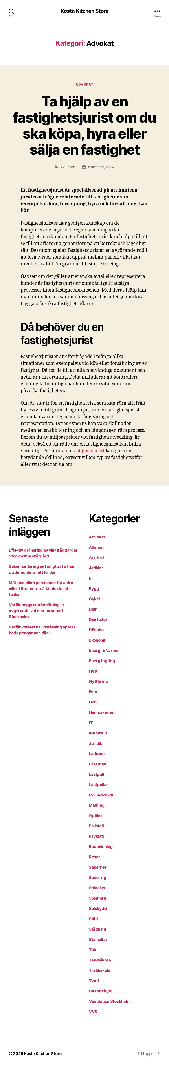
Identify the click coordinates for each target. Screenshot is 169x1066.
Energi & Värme (103, 650)
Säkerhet (97, 867)
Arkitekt (96, 557)
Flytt (93, 671)
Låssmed (97, 764)
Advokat (84, 85)
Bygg (94, 588)
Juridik (95, 743)
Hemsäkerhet (102, 712)
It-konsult (98, 733)
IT (91, 722)
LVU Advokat (101, 795)
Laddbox (97, 753)
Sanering (97, 877)
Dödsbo (96, 630)
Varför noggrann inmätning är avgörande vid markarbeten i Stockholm (36, 610)
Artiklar (96, 568)
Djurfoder (98, 619)
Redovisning (101, 846)
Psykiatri (97, 836)
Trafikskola (99, 970)
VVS (93, 1011)
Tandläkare (100, 960)
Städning (97, 929)
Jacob (70, 167)
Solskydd (98, 908)
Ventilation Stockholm (109, 1001)
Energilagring (102, 660)
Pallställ (96, 826)
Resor (94, 857)
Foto (93, 691)
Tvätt (94, 980)
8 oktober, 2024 (101, 167)
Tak (92, 949)
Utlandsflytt (100, 991)
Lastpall (96, 774)
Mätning (97, 805)
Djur (93, 609)
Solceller (97, 888)
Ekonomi (97, 640)
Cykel (94, 599)
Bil (91, 578)
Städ (93, 918)
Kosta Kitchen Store (84, 11)
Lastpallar (98, 784)
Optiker (96, 815)
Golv (93, 702)
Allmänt (96, 547)
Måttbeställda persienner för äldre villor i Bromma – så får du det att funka (41, 588)
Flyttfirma (98, 681)
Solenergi (98, 898)
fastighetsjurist (88, 451)
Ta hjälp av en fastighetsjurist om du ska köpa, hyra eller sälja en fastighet (84, 125)
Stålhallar (98, 939)
